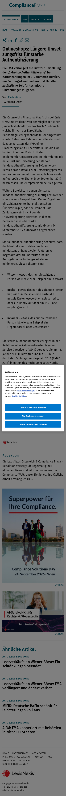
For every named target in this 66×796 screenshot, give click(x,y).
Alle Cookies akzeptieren (33, 416)
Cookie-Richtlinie (19, 396)
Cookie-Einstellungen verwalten (33, 424)
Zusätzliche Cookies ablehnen (33, 407)
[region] (33, 398)
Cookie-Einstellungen (26, 390)
